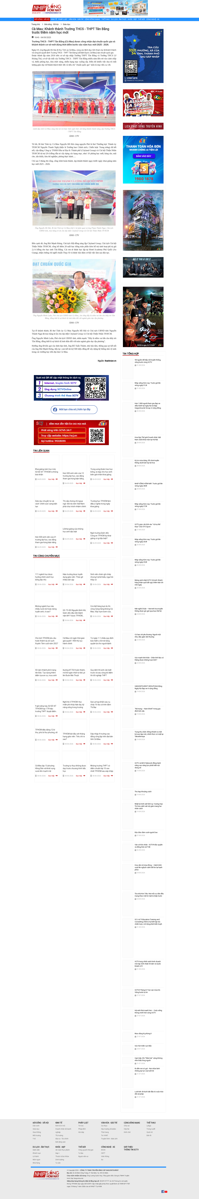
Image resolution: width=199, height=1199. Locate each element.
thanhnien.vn (110, 361)
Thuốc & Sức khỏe (62, 1156)
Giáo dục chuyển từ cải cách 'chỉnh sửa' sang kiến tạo (46, 504)
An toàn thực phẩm (63, 1150)
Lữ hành (36, 1156)
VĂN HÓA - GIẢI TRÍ (109, 1123)
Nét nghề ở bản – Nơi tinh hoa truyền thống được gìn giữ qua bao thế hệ (149, 610)
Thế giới (141, 19)
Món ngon (36, 1160)
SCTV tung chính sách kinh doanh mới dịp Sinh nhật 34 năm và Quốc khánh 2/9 (148, 963)
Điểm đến (36, 1150)
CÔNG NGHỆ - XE (108, 1147)
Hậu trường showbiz (108, 1129)
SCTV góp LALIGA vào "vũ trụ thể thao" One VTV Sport (147, 525)
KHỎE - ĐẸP (60, 1147)
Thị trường (59, 1135)
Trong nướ (150, 1129)
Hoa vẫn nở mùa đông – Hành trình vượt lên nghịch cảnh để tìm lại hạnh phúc (148, 867)
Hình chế (127, 1132)
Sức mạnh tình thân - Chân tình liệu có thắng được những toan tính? (149, 659)
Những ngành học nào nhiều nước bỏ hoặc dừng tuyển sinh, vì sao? (46, 609)
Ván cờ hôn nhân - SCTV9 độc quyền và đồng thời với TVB (149, 846)
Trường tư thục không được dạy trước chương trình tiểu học (74, 768)
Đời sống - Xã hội (42, 19)
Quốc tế (149, 1132)
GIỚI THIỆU (128, 1147)
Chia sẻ (126, 1126)
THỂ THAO (151, 1123)
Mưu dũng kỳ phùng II (143, 1033)
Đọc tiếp (51, 479)
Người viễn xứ (83, 1156)
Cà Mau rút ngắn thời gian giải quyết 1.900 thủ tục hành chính (74, 641)
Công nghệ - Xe (152, 19)
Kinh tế (54, 19)
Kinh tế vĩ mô (60, 1126)
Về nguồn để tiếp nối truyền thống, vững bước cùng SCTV (148, 361)
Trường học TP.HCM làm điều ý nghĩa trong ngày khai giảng (100, 504)
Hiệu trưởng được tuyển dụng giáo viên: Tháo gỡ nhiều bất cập (73, 577)
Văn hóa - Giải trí (76, 19)
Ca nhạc (104, 1126)
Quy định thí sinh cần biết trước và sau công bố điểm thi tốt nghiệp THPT (101, 672)
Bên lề (149, 1135)
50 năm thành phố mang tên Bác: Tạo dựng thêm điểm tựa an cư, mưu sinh (46, 672)
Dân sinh (36, 1126)
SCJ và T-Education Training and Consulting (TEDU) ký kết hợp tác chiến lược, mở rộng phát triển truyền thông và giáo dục (149, 922)
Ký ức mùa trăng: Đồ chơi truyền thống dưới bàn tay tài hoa (147, 461)
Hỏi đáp (81, 1132)
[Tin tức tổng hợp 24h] (46, 3)
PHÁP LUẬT (83, 1123)
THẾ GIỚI (82, 1147)
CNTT (103, 1153)
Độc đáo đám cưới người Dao (146, 832)
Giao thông (37, 1132)
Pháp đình (82, 1129)
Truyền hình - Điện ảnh (109, 1139)
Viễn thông (105, 1156)
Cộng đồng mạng (92, 19)
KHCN (103, 1150)
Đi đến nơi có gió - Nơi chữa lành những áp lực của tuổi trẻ (147, 1069)
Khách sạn (37, 1153)
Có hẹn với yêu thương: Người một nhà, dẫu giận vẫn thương (148, 635)
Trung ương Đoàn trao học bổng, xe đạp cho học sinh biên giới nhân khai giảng (101, 472)
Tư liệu (80, 1153)
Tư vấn (58, 1163)
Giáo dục (36, 1129)
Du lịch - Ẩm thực (118, 19)
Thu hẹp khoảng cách (143, 792)
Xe (102, 1160)
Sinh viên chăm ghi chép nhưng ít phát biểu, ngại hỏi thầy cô (101, 577)
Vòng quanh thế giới (85, 1150)
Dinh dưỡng (60, 1160)
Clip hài (126, 1129)
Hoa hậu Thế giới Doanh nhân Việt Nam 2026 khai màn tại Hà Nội (148, 438)
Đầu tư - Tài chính (62, 1139)
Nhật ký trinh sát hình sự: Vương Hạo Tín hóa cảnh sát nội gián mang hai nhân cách (149, 806)
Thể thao (106, 19)
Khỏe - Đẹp (132, 19)
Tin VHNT (104, 1135)
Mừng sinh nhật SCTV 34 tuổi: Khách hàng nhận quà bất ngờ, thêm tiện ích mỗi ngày (149, 582)
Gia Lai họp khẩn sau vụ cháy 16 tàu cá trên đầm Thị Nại (100, 704)
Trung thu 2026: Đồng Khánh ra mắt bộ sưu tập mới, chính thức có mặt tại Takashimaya (149, 734)
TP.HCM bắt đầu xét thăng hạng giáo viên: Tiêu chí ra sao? (74, 736)
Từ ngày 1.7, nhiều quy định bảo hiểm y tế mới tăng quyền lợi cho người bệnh (101, 641)
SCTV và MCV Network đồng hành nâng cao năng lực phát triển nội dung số (148, 765)
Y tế (34, 1139)
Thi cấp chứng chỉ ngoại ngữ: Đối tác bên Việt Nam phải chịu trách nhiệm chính (74, 504)
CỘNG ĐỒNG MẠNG (132, 1123)
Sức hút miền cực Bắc (143, 1046)
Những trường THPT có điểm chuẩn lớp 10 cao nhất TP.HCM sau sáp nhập (101, 768)
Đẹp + (58, 1153)
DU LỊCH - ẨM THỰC (41, 1147)
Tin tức (81, 1126)
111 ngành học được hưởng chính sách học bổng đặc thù (44, 577)
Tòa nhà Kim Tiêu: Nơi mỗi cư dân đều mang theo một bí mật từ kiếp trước (149, 895)
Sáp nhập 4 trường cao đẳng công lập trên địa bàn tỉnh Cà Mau (101, 736)
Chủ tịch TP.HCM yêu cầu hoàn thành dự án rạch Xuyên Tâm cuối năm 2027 (46, 641)
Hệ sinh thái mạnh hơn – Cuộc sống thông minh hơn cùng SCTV (148, 1011)
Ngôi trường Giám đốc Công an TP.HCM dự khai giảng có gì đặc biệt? (100, 535)
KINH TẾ (59, 1123)
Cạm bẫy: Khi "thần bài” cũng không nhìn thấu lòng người (148, 1059)
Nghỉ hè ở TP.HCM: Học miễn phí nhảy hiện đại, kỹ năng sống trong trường (73, 704)
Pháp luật (62, 19)
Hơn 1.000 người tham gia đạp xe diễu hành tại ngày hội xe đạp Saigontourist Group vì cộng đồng (148, 405)
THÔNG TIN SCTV (131, 1150)
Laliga (149, 1126)
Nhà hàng (36, 1163)
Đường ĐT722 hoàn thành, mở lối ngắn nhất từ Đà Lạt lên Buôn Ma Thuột (74, 672)
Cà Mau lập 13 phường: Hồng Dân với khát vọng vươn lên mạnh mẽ (45, 768)
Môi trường (37, 1135)
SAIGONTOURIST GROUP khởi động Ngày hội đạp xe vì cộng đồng (148, 687)
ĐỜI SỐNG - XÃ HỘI (41, 1123)
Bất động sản (61, 1142)
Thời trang (105, 1132)
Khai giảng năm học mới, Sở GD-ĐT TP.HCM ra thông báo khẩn (46, 472)
